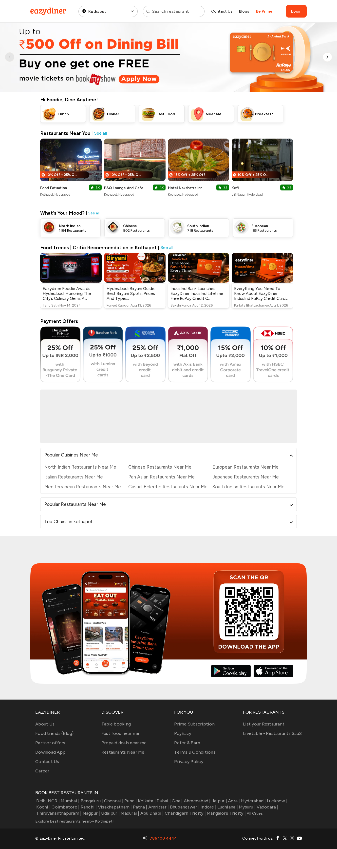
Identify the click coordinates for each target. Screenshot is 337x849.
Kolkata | (147, 801)
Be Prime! (265, 11)
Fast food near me (120, 733)
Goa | (177, 801)
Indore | (208, 807)
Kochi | (43, 807)
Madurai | (130, 813)
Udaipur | (110, 813)
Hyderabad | (253, 801)
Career (42, 771)
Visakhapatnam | (115, 807)
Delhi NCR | (48, 801)
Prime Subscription (194, 724)
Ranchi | (89, 807)
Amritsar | (158, 807)
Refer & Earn (187, 742)
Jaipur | (219, 801)
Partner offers (50, 742)
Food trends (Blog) (54, 733)
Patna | (140, 807)
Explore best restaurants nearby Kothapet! (74, 821)
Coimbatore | (65, 807)
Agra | (234, 801)
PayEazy (182, 733)
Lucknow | (277, 801)
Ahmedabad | (197, 801)
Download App (50, 752)
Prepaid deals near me (124, 742)
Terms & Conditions (194, 752)
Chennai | (113, 801)
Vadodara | (267, 807)
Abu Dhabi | (152, 813)
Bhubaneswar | (185, 807)
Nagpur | (91, 813)
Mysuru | (247, 807)
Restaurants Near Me (123, 752)
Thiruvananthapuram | (58, 813)
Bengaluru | (92, 801)
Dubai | (164, 801)
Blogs (244, 11)
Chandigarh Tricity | (185, 813)
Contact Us (221, 11)
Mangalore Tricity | (226, 813)
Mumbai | (70, 801)
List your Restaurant (263, 724)
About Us (45, 724)
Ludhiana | (227, 807)
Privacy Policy (188, 761)
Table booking (116, 724)
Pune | (130, 801)
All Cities (254, 813)
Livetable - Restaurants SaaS (272, 733)
